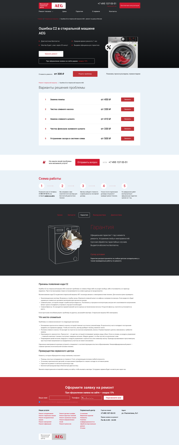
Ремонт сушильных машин (67, 417)
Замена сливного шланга (62, 119)
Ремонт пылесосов (65, 424)
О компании (84, 413)
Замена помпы (57, 99)
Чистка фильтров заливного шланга (67, 128)
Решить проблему (85, 74)
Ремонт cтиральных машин (47, 415)
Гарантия (84, 215)
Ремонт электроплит (45, 422)
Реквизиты (83, 417)
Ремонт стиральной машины (48, 83)
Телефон (75, 398)
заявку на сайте (50, 196)
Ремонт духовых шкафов (67, 413)
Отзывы (82, 428)
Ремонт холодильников (46, 413)
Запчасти (71, 215)
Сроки (59, 215)
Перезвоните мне (111, 6)
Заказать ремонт (51, 54)
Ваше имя (43, 398)
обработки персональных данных (67, 402)
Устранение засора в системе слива (67, 138)
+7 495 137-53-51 (107, 3)
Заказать (127, 99)
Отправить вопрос (87, 162)
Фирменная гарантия (86, 415)
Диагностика (116, 215)
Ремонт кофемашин (45, 424)
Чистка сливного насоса (62, 109)
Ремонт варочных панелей (67, 415)
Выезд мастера (99, 215)
